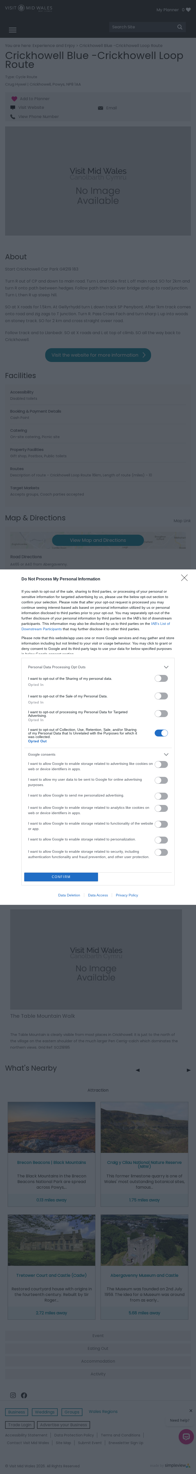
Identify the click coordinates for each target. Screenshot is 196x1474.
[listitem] (98, 667)
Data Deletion (69, 895)
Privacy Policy (127, 895)
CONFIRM (61, 877)
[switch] (161, 678)
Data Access (98, 895)
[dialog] (98, 737)
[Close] (186, 579)
